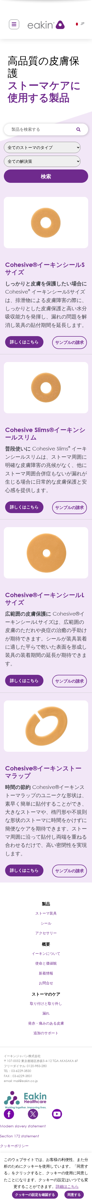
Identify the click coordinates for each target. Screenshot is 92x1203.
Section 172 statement (19, 1136)
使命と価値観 (46, 963)
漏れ (46, 1013)
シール (46, 923)
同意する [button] (74, 1194)
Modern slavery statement (23, 1126)
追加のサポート (46, 1033)
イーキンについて (46, 953)
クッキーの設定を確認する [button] (35, 1194)
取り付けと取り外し (46, 1003)
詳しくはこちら (24, 341)
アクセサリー (46, 933)
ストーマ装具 (46, 913)
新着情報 (46, 973)
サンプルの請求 (69, 342)
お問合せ (46, 983)
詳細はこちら (67, 1186)
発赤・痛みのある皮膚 (46, 1023)
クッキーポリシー (14, 1146)
